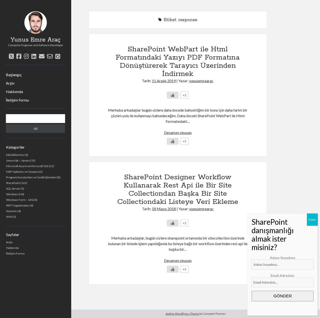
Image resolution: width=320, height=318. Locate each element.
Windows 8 (13, 194)
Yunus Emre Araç (35, 40)
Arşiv (10, 83)
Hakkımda (14, 91)
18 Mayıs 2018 (164, 208)
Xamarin (11, 211)
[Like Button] (173, 95)
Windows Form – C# (19, 200)
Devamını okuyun (178, 132)
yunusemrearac (201, 81)
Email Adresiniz (282, 275)
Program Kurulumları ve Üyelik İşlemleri (31, 177)
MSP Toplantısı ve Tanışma (22, 171)
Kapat (312, 219)
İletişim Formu (17, 100)
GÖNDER (282, 296)
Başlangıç (14, 74)
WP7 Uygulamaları (17, 205)
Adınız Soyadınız (282, 258)
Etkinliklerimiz (15, 155)
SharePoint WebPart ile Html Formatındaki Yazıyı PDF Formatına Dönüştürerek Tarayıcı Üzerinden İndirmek (178, 62)
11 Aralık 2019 (164, 81)
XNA (9, 216)
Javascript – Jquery (18, 160)
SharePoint (13, 183)
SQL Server (13, 188)
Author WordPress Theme (182, 313)
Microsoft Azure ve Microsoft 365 (27, 166)
